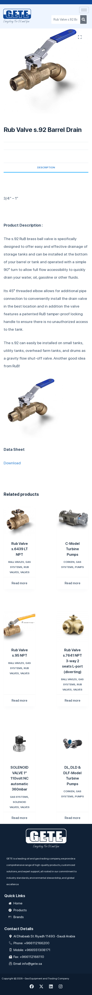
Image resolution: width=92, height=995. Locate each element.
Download (12, 463)
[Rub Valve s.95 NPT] (19, 626)
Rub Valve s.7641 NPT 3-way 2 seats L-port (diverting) (72, 661)
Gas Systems (19, 796)
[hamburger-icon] (84, 10)
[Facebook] (31, 986)
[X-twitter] (41, 986)
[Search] (83, 19)
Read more (19, 583)
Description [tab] (46, 167)
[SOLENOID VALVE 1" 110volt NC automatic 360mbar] (19, 743)
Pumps (79, 567)
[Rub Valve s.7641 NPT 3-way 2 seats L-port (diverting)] (72, 626)
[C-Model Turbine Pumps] (72, 520)
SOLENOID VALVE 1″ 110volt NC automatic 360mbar (19, 778)
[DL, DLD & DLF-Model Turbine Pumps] (72, 743)
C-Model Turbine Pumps (72, 549)
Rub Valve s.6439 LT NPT (19, 549)
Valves (25, 572)
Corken (69, 561)
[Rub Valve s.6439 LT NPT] (19, 520)
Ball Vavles (16, 561)
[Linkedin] (51, 986)
